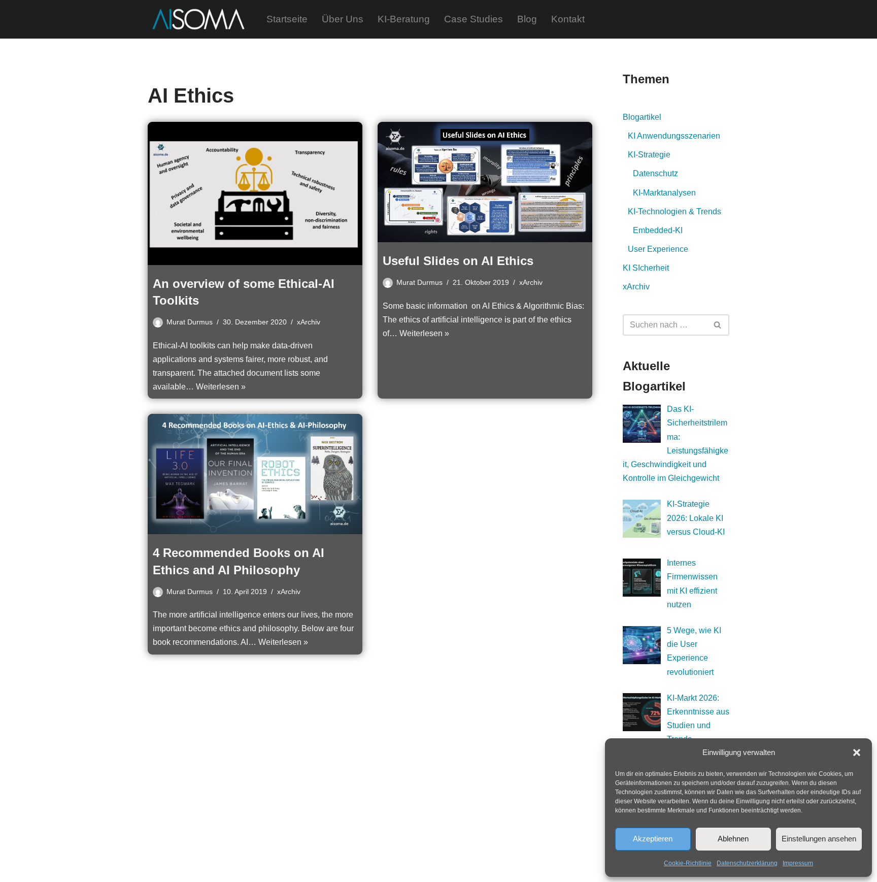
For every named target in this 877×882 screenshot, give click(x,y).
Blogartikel (642, 117)
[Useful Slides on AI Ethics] (485, 182)
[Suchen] (717, 325)
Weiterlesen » (221, 386)
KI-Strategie (649, 154)
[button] (857, 752)
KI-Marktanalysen (664, 192)
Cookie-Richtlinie (688, 863)
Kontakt (568, 19)
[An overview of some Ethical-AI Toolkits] (255, 193)
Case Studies (473, 19)
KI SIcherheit (646, 268)
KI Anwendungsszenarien (674, 136)
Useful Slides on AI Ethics (458, 261)
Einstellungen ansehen (819, 838)
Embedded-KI (658, 230)
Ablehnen (733, 838)
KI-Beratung (404, 19)
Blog (527, 19)
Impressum (798, 863)
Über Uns (342, 19)
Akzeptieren (652, 838)
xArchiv (308, 322)
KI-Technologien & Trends (674, 211)
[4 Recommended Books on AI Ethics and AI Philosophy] (255, 474)
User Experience (658, 249)
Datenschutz (655, 173)
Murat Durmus (189, 322)
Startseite (287, 19)
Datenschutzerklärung (747, 863)
